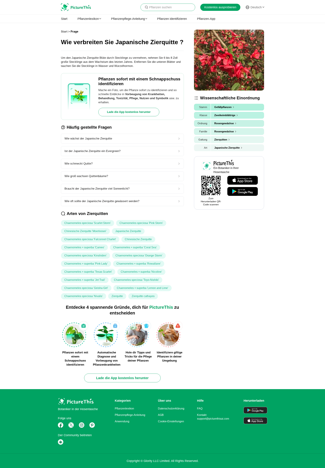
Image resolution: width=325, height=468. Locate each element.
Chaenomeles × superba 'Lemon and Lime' (142, 288)
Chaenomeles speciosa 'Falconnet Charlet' (90, 239)
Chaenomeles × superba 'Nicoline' (141, 271)
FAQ (199, 408)
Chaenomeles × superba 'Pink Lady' (86, 263)
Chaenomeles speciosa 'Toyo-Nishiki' (136, 279)
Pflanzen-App (206, 18)
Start (64, 18)
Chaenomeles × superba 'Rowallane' (138, 263)
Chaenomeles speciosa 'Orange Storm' (138, 255)
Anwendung (122, 421)
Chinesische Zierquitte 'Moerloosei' (85, 231)
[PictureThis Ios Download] (242, 180)
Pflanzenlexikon (124, 408)
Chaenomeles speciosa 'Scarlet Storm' (87, 223)
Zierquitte (117, 296)
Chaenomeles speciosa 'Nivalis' (83, 296)
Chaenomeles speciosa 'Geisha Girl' (86, 288)
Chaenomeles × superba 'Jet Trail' (84, 279)
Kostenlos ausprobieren (220, 7)
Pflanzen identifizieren (172, 18)
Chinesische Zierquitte (138, 239)
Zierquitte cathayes (143, 296)
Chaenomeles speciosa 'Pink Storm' (141, 223)
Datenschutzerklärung (171, 408)
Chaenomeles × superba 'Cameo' (84, 247)
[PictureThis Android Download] (242, 191)
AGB (161, 414)
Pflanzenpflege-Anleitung (130, 414)
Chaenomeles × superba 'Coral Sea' (135, 247)
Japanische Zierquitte (128, 231)
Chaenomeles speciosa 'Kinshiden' (85, 255)
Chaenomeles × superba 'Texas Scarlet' (88, 271)
